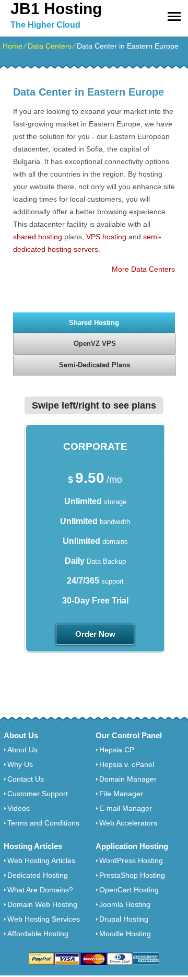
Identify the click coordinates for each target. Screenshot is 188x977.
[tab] (94, 322)
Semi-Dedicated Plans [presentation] (94, 365)
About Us (22, 750)
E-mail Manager (125, 808)
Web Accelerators (128, 823)
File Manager (121, 793)
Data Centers (50, 46)
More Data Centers (143, 269)
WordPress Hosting (131, 860)
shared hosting (37, 236)
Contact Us (25, 779)
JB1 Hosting (56, 8)
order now (95, 634)
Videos (18, 808)
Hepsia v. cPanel (126, 764)
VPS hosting (106, 236)
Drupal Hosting (123, 919)
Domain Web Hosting (42, 904)
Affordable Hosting (37, 933)
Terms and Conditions (43, 823)
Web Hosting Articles (41, 860)
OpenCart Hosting (129, 890)
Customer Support (37, 793)
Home (12, 46)
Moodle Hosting (125, 933)
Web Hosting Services (43, 919)
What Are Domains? (40, 890)
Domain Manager (128, 779)
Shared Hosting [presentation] (94, 323)
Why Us (20, 764)
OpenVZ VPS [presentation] (95, 343)
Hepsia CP (116, 750)
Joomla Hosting (124, 904)
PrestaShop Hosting (132, 875)
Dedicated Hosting (37, 875)
